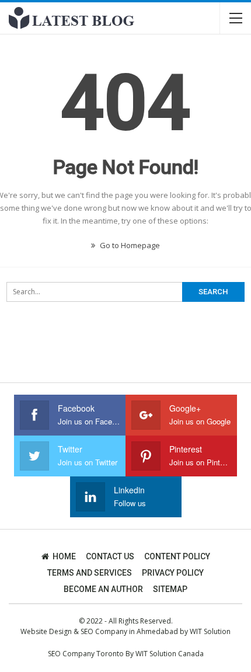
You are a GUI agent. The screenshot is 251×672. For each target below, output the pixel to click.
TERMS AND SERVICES (89, 572)
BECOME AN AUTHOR (103, 589)
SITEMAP (170, 589)
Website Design (46, 631)
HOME (64, 556)
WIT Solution (210, 631)
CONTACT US (110, 556)
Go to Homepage (129, 245)
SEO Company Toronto (86, 654)
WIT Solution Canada (169, 654)
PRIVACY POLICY (173, 572)
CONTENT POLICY (177, 556)
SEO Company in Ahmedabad (129, 631)
